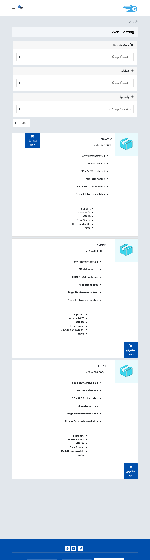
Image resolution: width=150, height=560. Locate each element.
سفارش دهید (32, 142)
